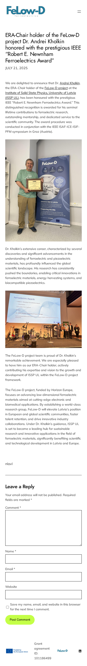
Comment (13, 508)
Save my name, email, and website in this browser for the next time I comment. (45, 607)
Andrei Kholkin (70, 83)
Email (10, 569)
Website (11, 587)
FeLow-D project (56, 88)
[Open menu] (79, 11)
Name (10, 551)
